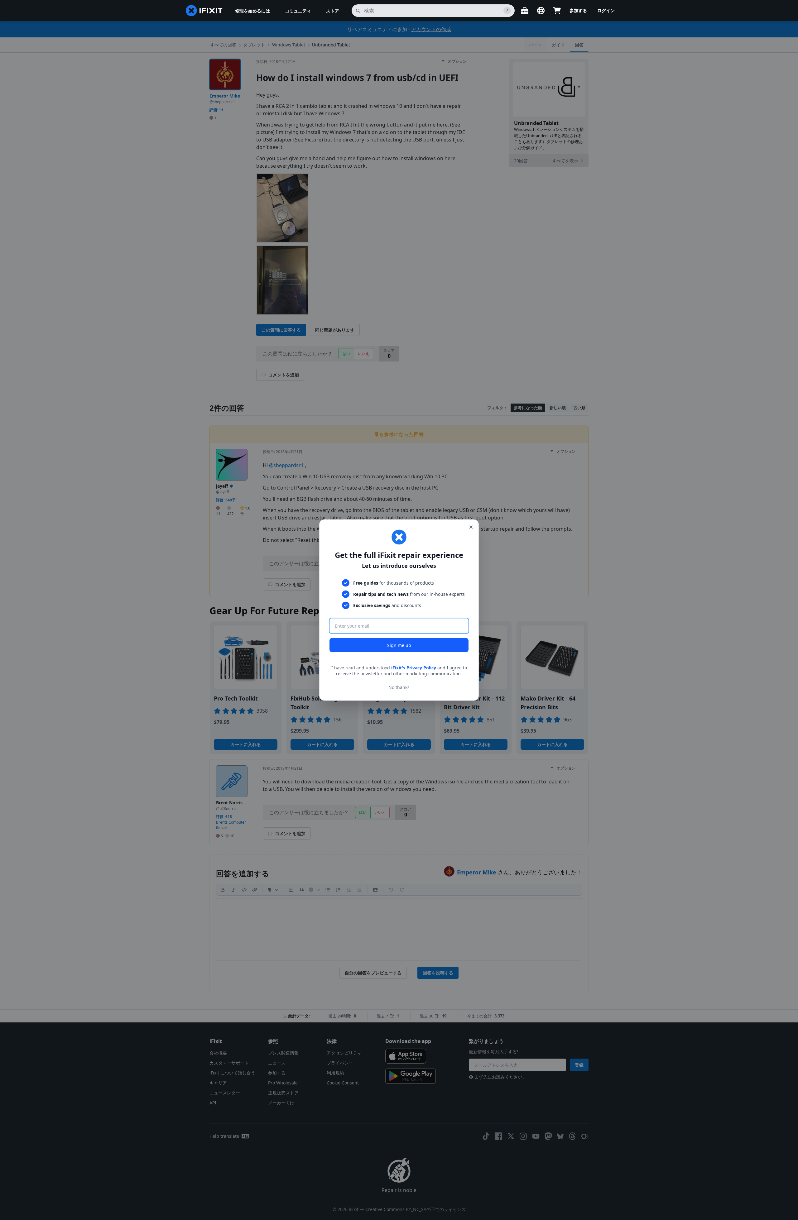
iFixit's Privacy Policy (413, 667)
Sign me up (399, 645)
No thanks (399, 687)
